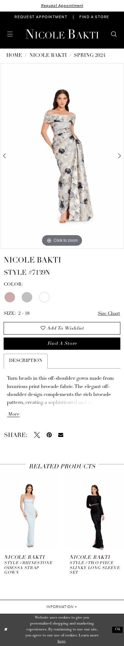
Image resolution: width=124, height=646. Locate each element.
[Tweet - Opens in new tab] (37, 435)
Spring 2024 (89, 55)
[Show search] (114, 34)
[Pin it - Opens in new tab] (49, 435)
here (61, 641)
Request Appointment (62, 6)
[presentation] (29, 511)
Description (25, 360)
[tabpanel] (62, 155)
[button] (10, 34)
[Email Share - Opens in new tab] (60, 434)
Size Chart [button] (109, 313)
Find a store (62, 343)
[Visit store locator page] (21, 34)
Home (14, 55)
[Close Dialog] (5, 630)
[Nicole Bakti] (62, 34)
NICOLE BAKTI (48, 55)
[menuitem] (41, 17)
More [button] (14, 414)
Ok (117, 629)
